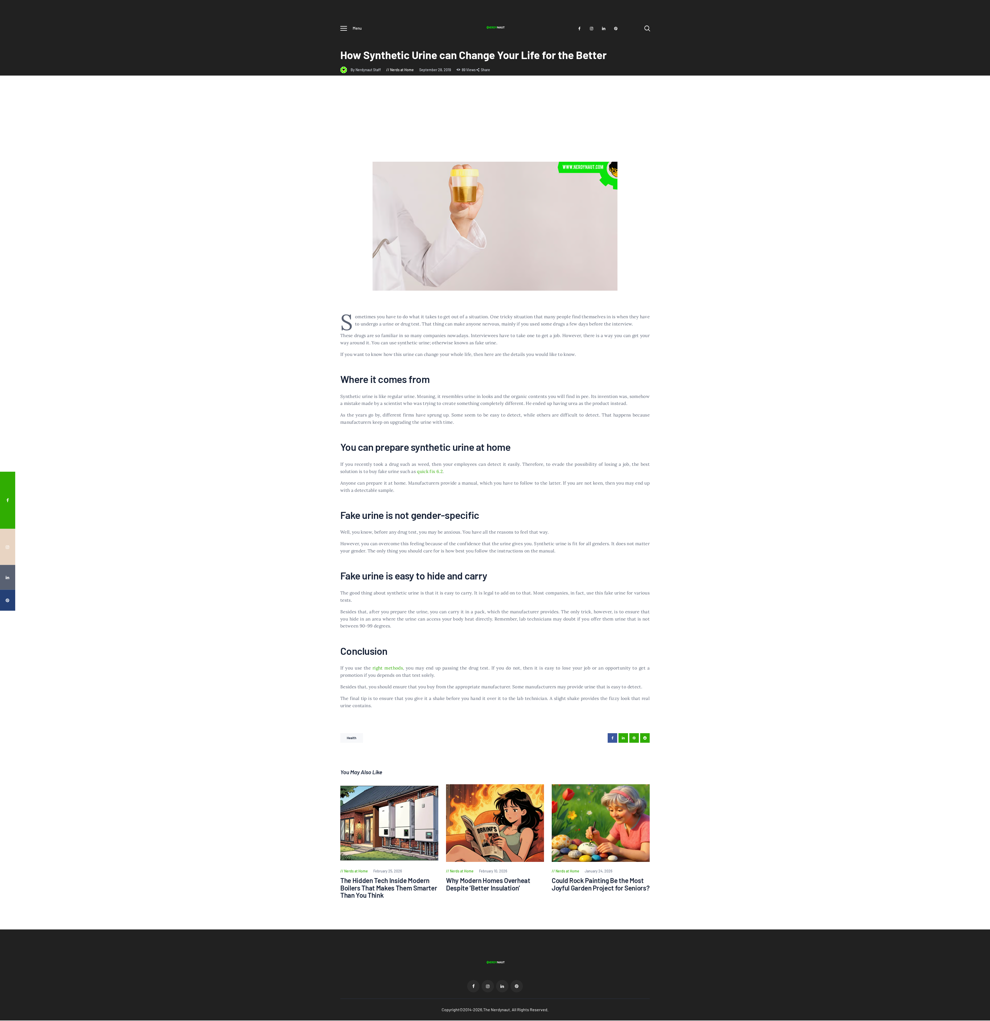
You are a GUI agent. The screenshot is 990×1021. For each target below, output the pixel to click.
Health (352, 738)
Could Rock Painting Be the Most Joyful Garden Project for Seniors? (600, 884)
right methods (388, 668)
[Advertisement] (495, 123)
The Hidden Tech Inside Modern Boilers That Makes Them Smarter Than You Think (388, 888)
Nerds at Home (402, 70)
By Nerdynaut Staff (366, 70)
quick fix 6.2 (430, 471)
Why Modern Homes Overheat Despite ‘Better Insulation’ (488, 884)
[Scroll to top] (976, 551)
